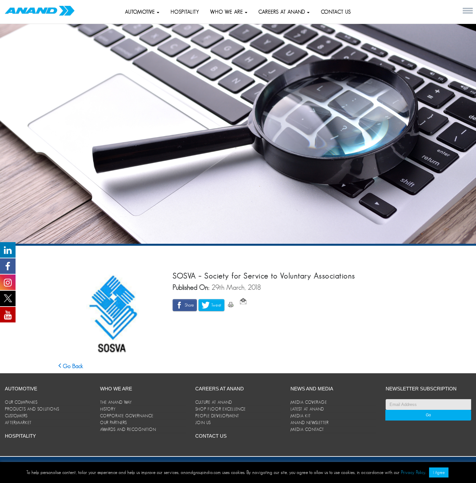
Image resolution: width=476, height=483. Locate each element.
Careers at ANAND (282, 12)
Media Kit (300, 415)
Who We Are (116, 388)
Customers (16, 415)
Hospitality (185, 12)
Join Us (203, 422)
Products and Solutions (32, 409)
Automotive (141, 12)
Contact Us (336, 12)
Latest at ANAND (307, 409)
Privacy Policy (413, 472)
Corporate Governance (126, 415)
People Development (217, 415)
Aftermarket (18, 422)
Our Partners (113, 422)
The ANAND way (116, 402)
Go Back (72, 366)
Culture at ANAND (213, 402)
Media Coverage (308, 402)
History (108, 409)
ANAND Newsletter (309, 422)
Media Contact (307, 429)
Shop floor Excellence (220, 409)
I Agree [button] (439, 472)
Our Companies (21, 402)
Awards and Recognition (128, 429)
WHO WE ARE (227, 12)
